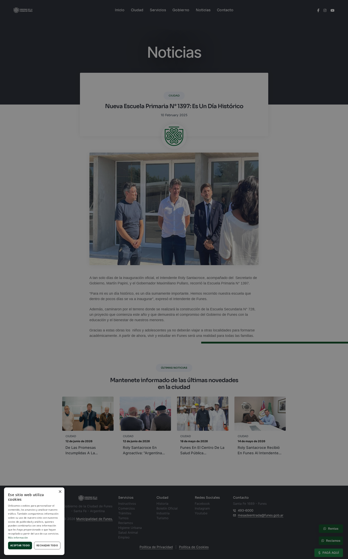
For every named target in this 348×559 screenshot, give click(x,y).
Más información (18, 537)
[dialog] (174, 279)
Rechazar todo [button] (47, 545)
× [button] (59, 491)
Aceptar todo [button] (20, 545)
